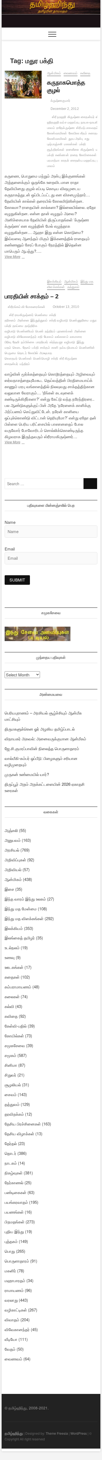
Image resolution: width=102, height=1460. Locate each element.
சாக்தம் (45, 347)
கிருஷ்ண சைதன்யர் (80, 117)
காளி (54, 347)
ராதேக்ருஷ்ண (65, 128)
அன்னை (23, 320)
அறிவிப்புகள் (15, 859)
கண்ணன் (62, 155)
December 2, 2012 (64, 109)
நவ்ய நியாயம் (69, 347)
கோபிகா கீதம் (78, 133)
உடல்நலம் (12, 947)
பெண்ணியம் (25, 331)
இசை (9, 889)
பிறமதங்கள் (14, 1221)
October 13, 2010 (65, 307)
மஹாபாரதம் (15, 1280)
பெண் (39, 331)
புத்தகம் (11, 1241)
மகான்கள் (71, 144)
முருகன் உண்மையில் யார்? (27, 774)
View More (23, 257)
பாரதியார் (42, 342)
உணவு (10, 957)
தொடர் (22, 353)
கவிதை (85, 73)
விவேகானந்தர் (26, 337)
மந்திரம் (25, 364)
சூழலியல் (13, 1084)
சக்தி (54, 358)
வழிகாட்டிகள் (16, 1310)
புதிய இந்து (14, 1231)
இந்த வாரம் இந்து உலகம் (25, 899)
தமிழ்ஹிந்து (14, 1433)
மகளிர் (10, 1270)
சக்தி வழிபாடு (58, 320)
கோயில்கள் (14, 1035)
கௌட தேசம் (21, 347)
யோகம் (49, 337)
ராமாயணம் (14, 1290)
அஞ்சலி (11, 830)
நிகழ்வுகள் (14, 1173)
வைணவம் (71, 73)
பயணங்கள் (14, 1212)
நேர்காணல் (14, 1182)
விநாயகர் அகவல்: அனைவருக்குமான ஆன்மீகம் (45, 738)
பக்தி (35, 347)
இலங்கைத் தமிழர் (20, 938)
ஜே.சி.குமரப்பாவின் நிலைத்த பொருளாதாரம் (42, 748)
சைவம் (11, 1094)
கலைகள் (12, 996)
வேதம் (10, 1349)
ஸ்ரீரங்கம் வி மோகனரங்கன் (26, 307)
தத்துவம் (73, 287)
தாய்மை (18, 326)
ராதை (74, 155)
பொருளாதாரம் (17, 1261)
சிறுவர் (10, 1075)
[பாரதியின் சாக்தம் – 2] (23, 282)
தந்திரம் (50, 331)
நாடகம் (11, 1163)
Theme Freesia (57, 1433)
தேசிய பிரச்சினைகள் (23, 1124)
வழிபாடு (69, 342)
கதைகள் (12, 977)
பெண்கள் (25, 358)
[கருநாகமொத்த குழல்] (23, 84)
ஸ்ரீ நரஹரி (59, 117)
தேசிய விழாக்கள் (19, 1133)
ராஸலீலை (72, 149)
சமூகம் (10, 1055)
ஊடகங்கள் (14, 967)
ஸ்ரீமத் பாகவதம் (87, 128)
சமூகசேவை (15, 1045)
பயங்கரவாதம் (16, 1202)
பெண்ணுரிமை (79, 320)
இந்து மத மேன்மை (21, 908)
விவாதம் (12, 1319)
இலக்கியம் (54, 281)
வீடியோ (11, 1339)
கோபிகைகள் (88, 155)
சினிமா (11, 1065)
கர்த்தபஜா (56, 342)
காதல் (65, 160)
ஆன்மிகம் (54, 73)
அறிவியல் (13, 869)
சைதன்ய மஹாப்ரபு (82, 160)
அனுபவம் (13, 840)
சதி (40, 337)
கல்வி (9, 1006)
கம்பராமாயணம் (18, 986)
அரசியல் (12, 850)
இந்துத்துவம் (39, 320)
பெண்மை (41, 315)
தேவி (16, 342)
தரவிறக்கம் (14, 1114)
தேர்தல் (11, 1143)
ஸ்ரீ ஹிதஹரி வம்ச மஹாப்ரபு (73, 119)
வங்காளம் (62, 337)
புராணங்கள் (65, 331)
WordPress (78, 1433)
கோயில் (33, 353)
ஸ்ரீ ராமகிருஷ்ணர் (21, 315)
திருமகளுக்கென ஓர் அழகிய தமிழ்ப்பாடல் (40, 729)
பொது (10, 1251)
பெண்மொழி (41, 358)
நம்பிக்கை (28, 342)
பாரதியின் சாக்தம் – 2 (31, 296)
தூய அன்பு (76, 139)
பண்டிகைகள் (15, 1192)
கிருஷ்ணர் (87, 149)
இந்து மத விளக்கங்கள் (24, 918)
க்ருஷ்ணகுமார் (60, 101)
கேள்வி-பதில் (16, 1026)
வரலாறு (11, 1300)
